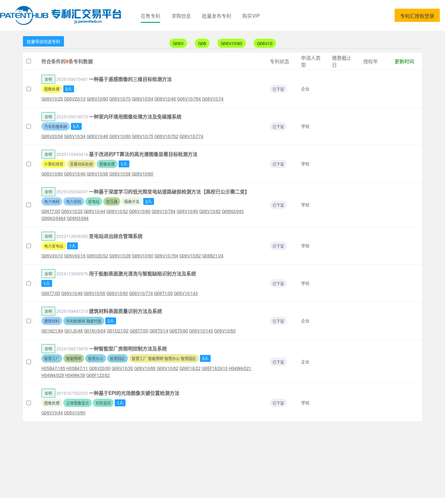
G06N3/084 (78, 218)
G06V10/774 (191, 136)
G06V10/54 (142, 98)
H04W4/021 (240, 368)
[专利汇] (62, 15)
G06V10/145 (201, 330)
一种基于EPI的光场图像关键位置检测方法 (134, 392)
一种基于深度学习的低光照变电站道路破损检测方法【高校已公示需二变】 (169, 191)
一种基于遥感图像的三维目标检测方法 (130, 78)
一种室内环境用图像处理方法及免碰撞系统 (135, 116)
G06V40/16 (75, 255)
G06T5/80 (178, 330)
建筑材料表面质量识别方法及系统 (125, 310)
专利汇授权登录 (417, 15)
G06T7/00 (50, 211)
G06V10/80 (52, 173)
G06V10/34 (75, 136)
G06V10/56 (97, 173)
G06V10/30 (122, 368)
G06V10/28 (120, 255)
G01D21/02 (118, 330)
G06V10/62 (167, 368)
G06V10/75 (120, 98)
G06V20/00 (100, 368)
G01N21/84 (52, 330)
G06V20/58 (52, 136)
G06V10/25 (52, 98)
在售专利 (150, 15)
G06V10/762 (166, 136)
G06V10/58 (120, 173)
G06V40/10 (52, 255)
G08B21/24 (213, 255)
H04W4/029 (52, 375)
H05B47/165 (53, 368)
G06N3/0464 (53, 218)
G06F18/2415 (215, 368)
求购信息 (181, 15)
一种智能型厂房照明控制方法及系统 (128, 348)
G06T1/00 (163, 293)
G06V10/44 (94, 211)
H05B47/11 (77, 368)
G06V (178, 43)
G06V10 (265, 43)
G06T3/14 (158, 330)
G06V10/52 (117, 211)
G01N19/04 (95, 330)
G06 (202, 43)
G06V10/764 (189, 98)
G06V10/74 (213, 98)
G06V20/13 (75, 98)
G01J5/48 (73, 330)
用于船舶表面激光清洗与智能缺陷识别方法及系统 (142, 273)
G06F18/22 (190, 368)
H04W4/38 (75, 375)
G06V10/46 (165, 98)
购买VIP (251, 15)
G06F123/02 (98, 375)
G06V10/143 (186, 293)
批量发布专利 (216, 15)
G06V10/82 (210, 211)
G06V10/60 (231, 43)
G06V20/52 (97, 255)
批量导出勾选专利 (43, 41)
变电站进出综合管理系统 (116, 235)
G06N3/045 (233, 211)
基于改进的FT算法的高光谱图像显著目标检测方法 (143, 153)
